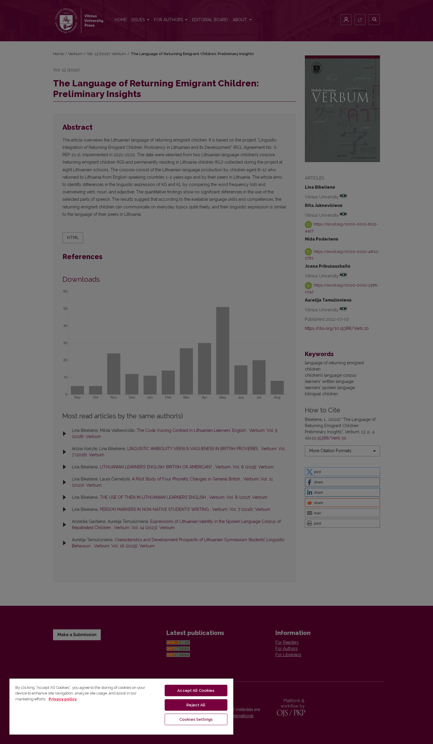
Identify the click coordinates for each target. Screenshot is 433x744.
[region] (121, 706)
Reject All (195, 705)
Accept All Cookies (195, 690)
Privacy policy (63, 699)
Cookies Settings (196, 719)
